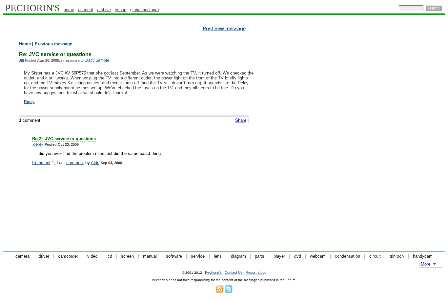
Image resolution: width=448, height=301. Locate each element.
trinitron (397, 256)
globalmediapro (144, 9)
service (198, 256)
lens (218, 256)
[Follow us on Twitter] (229, 291)
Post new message (224, 28)
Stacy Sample (97, 60)
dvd (297, 256)
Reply (29, 101)
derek (38, 144)
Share (240, 120)
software (174, 256)
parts (259, 256)
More (425, 264)
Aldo (95, 162)
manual (150, 256)
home (69, 9)
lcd (109, 256)
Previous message (53, 43)
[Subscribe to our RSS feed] (220, 291)
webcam (318, 256)
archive (104, 9)
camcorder (68, 256)
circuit (375, 256)
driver (44, 256)
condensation (347, 256)
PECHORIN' (32, 8)
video (92, 256)
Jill (21, 60)
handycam (423, 256)
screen (127, 256)
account (85, 9)
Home (25, 43)
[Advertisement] (417, 141)
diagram (238, 256)
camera (22, 256)
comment (75, 162)
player (279, 256)
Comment (41, 162)
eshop (120, 9)
